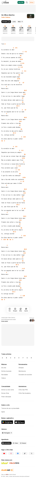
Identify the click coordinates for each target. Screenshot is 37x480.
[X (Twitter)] (31, 453)
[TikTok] (24, 453)
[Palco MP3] (14, 463)
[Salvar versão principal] (9, 21)
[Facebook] (18, 453)
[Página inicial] (5, 2)
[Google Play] (7, 422)
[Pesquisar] (26, 2)
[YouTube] (4, 453)
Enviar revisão (4, 321)
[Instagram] (11, 453)
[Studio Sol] (7, 470)
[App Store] (19, 422)
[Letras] (4, 463)
